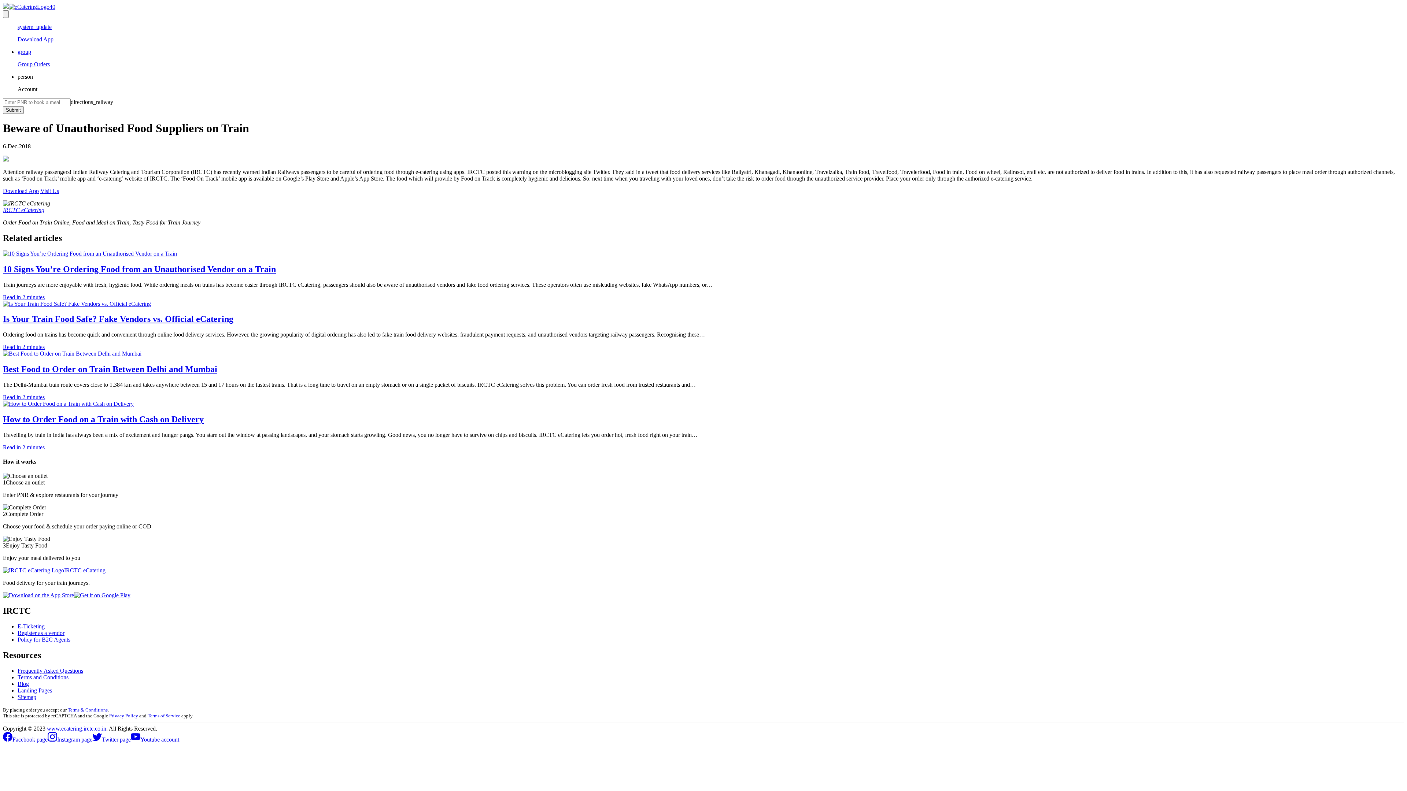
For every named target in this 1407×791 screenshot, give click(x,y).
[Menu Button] (6, 14)
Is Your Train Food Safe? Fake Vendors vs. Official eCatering (118, 319)
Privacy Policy (123, 715)
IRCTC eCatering (23, 210)
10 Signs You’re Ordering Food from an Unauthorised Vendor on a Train (139, 269)
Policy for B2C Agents (44, 639)
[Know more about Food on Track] (29, 7)
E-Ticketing (31, 626)
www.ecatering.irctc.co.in (76, 728)
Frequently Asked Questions (50, 671)
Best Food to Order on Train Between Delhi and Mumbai (110, 369)
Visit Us (49, 191)
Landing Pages (35, 690)
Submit (13, 110)
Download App (21, 191)
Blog (23, 684)
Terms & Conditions (88, 710)
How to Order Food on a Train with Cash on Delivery (103, 419)
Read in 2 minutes (24, 297)
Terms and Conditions (43, 677)
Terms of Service (164, 715)
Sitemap (27, 697)
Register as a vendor (41, 633)
